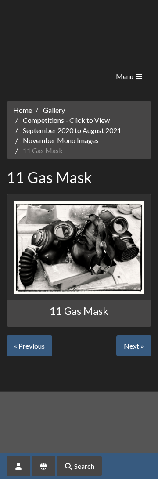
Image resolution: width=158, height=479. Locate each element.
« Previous (29, 346)
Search (83, 466)
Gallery (54, 110)
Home (22, 110)
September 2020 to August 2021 (72, 130)
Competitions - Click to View (66, 120)
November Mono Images (61, 140)
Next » (134, 346)
